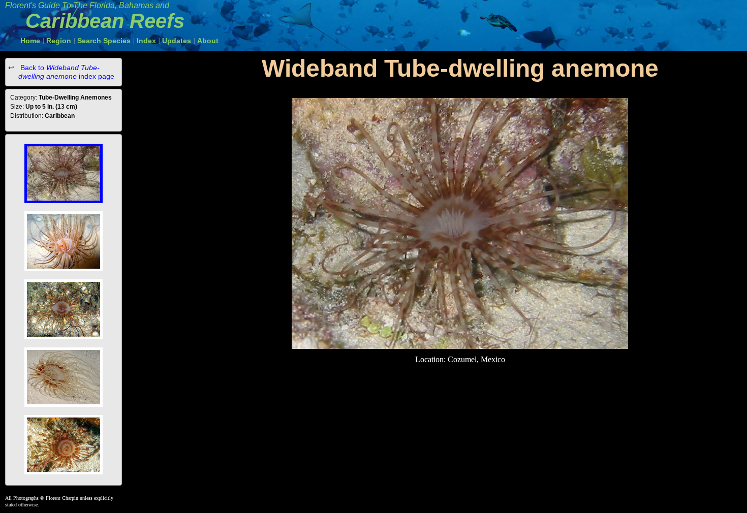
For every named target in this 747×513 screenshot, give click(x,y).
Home (30, 41)
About (208, 41)
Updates (176, 41)
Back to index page (66, 71)
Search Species (104, 41)
